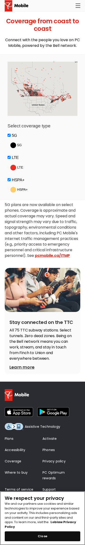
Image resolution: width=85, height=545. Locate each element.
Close (42, 536)
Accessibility (15, 450)
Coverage (13, 461)
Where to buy (16, 472)
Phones (48, 450)
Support (49, 489)
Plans (9, 438)
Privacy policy (54, 461)
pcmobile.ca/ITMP (52, 255)
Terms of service (19, 489)
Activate (49, 438)
